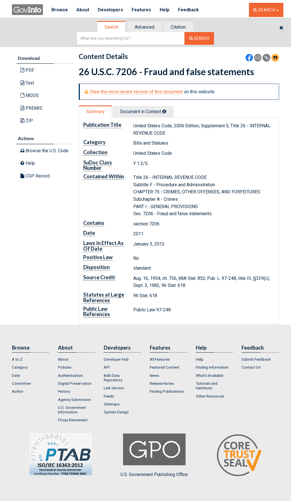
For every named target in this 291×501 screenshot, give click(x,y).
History (64, 391)
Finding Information (212, 367)
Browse (59, 9)
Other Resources (210, 396)
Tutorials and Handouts (207, 385)
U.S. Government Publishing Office (154, 474)
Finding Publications (167, 391)
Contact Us (251, 367)
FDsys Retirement (73, 420)
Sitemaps (112, 404)
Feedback (188, 9)
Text (29, 83)
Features (141, 9)
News (154, 375)
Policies (64, 367)
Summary (95, 111)
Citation (178, 27)
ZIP (28, 120)
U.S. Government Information (72, 409)
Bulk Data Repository (113, 377)
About (82, 9)
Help (164, 9)
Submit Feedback (256, 359)
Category (20, 367)
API (107, 367)
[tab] (111, 27)
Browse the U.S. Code (46, 150)
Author (18, 391)
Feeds (109, 396)
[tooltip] (164, 111)
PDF (29, 70)
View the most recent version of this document (136, 91)
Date (16, 375)
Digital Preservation (75, 383)
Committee (21, 383)
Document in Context (141, 111)
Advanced (144, 27)
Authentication (70, 375)
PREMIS (33, 108)
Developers (110, 9)
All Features (160, 359)
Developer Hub (116, 359)
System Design (116, 412)
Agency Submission (74, 399)
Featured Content (164, 367)
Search (111, 27)
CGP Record (37, 176)
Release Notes (162, 383)
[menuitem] (30, 359)
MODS (31, 95)
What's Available (209, 375)
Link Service (114, 388)
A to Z (17, 359)
